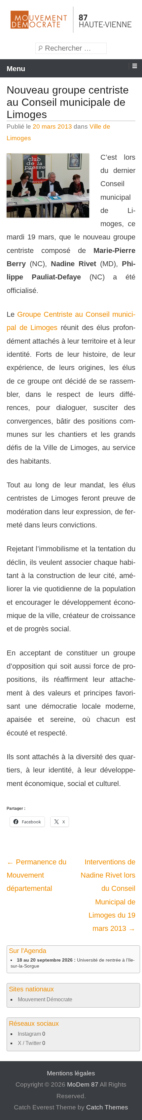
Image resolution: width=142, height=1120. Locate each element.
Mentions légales (71, 1073)
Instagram (29, 1034)
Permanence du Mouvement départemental (36, 875)
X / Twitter (29, 1043)
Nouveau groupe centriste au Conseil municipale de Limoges (68, 102)
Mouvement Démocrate (45, 999)
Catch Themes (107, 1107)
